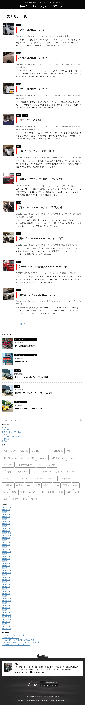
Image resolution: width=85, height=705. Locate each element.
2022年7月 (6, 542)
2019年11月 (6, 570)
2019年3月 (6, 589)
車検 (24, 499)
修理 (71, 126)
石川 (77, 492)
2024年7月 (6, 510)
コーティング (42, 36)
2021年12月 (6, 547)
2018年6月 (6, 610)
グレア (33, 36)
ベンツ (35, 471)
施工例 (61, 36)
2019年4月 (6, 587)
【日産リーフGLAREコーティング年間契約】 (40, 207)
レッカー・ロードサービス (12, 437)
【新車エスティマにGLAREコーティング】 (39, 295)
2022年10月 (6, 535)
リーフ (64, 214)
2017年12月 (6, 615)
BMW (13, 451)
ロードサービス (67, 478)
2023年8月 (6, 514)
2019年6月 (6, 582)
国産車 (66, 485)
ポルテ (71, 158)
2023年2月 (6, 528)
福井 (67, 36)
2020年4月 (6, 563)
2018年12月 (6, 596)
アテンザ (41, 186)
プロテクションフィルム (11, 432)
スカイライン (57, 458)
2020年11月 (6, 552)
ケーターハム (10, 458)
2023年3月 (6, 526)
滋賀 (69, 492)
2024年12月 (6, 507)
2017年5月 (6, 622)
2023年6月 (6, 519)
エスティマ (56, 301)
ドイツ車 (7, 464)
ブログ (51, 36)
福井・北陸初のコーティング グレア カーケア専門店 (42, 696)
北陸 (63, 64)
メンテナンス (10, 478)
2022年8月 (6, 540)
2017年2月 (6, 626)
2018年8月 (6, 605)
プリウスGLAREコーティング (32, 58)
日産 (26, 217)
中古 (56, 36)
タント (58, 95)
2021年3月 (6, 549)
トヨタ (71, 458)
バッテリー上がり (25, 464)
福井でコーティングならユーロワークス (42, 6)
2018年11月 (6, 598)
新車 (65, 186)
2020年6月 (6, 559)
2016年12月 (6, 629)
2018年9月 (6, 603)
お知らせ (5, 430)
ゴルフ (51, 273)
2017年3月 (6, 624)
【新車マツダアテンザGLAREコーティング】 (40, 179)
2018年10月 (6, 601)
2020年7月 (6, 556)
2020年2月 (6, 566)
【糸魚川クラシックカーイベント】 (28, 408)
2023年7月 (6, 517)
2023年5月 (6, 521)
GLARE (34, 64)
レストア (71, 214)
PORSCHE (57, 451)
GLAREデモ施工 (44, 158)
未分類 (4, 441)
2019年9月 (6, 575)
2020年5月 (6, 561)
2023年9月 (6, 512)
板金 (26, 129)
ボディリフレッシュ (52, 471)
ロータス (50, 478)
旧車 (78, 64)
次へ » (22, 324)
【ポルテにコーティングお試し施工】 (36, 151)
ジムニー (42, 458)
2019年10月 (6, 573)
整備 (67, 64)
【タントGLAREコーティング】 (34, 89)
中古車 (19, 485)
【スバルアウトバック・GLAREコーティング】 (33, 393)
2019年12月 (6, 568)
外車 (75, 485)
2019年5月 (6, 584)
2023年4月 (6, 524)
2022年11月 (6, 533)
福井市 (15, 499)
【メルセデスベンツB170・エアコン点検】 (31, 377)
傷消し (64, 273)
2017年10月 (6, 619)
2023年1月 (6, 531)
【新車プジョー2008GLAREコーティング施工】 (42, 238)
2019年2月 (6, 591)
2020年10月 (6, 554)
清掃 (60, 492)
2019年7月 (6, 580)
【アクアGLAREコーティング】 (34, 30)
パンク (41, 464)
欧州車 (51, 492)
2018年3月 (6, 612)
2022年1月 (6, 545)
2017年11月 (6, 617)
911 (5, 451)
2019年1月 (6, 594)
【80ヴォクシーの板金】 (30, 120)
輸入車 (23, 67)
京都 (29, 485)
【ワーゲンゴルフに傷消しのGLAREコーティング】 (44, 266)
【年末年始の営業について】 (25, 346)
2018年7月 (6, 608)
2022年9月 (6, 538)
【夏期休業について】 (23, 361)
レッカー (38, 478)
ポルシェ (70, 471)
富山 (5, 492)
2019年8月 (6, 577)
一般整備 (65, 126)
